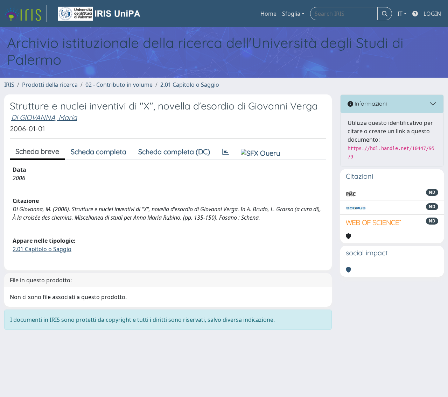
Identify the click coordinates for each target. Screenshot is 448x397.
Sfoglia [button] (291, 13)
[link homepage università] (99, 13)
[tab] (225, 151)
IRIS (9, 84)
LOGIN (432, 13)
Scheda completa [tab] (98, 151)
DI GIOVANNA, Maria (44, 117)
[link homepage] (25, 13)
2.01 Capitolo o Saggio (189, 84)
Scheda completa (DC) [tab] (174, 151)
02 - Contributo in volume (119, 84)
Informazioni (370, 103)
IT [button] (400, 13)
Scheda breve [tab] (37, 151)
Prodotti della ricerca (50, 84)
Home (268, 13)
